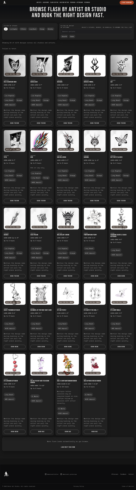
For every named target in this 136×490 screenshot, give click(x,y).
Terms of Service (128, 481)
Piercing (72, 2)
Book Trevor (14, 123)
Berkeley (50, 29)
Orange (42, 29)
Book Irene (94, 276)
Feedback (87, 2)
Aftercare (80, 2)
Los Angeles (13, 29)
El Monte (23, 29)
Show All (64, 36)
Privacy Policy (79, 481)
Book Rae (41, 431)
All (5, 29)
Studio (72, 36)
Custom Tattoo (64, 2)
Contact (131, 469)
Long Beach (32, 29)
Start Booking (127, 2)
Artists (39, 2)
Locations (46, 2)
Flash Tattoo (54, 2)
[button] (15, 66)
